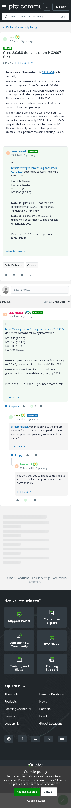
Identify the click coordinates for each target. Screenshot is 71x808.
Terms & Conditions (17, 578)
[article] (35, 360)
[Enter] (6, 16)
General (31, 265)
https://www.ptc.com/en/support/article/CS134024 (34, 329)
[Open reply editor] (35, 290)
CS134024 (48, 72)
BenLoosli (26, 464)
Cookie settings (41, 578)
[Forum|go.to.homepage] (22, 7)
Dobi (11, 37)
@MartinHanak (20, 426)
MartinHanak (19, 151)
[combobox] (35, 16)
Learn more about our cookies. (39, 784)
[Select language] (46, 7)
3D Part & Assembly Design (21, 27)
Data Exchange (14, 265)
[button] (4, 7)
